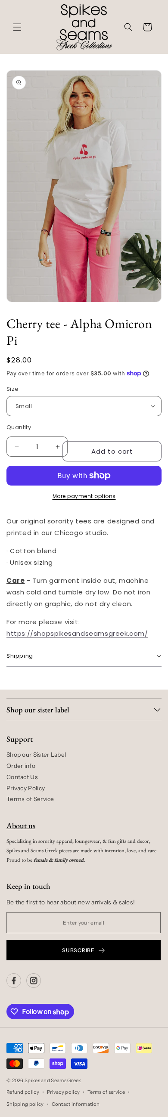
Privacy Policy (25, 788)
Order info (20, 765)
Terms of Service (30, 798)
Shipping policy (25, 1104)
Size (12, 389)
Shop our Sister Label (36, 754)
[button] (17, 27)
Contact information (76, 1104)
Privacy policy (63, 1092)
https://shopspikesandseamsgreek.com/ (77, 633)
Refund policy (22, 1092)
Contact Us (22, 777)
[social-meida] (13, 980)
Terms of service (106, 1092)
